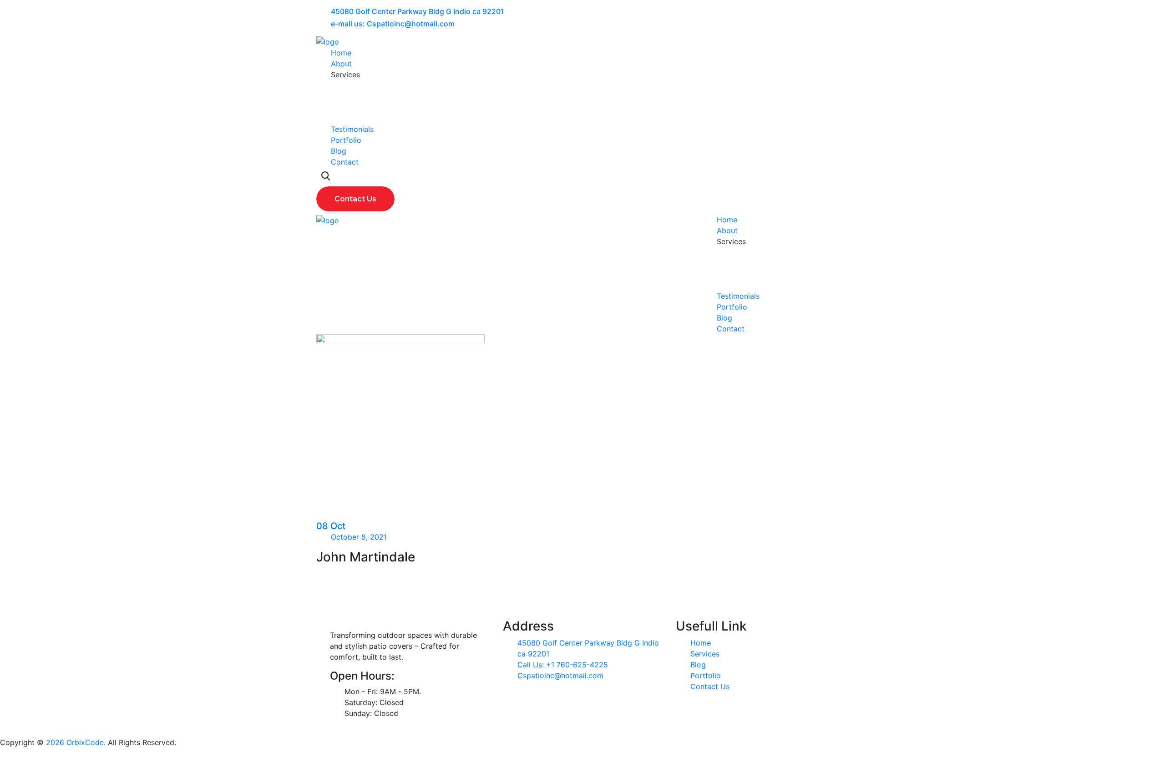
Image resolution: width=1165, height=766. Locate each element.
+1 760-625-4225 (577, 664)
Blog (338, 150)
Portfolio (346, 140)
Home (341, 52)
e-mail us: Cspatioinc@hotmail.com (393, 23)
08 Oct (330, 526)
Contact (345, 161)
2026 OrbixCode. (75, 742)
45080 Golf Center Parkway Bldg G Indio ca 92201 (417, 11)
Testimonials (352, 129)
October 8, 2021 (359, 536)
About (341, 63)
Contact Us (709, 686)
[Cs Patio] (327, 40)
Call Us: (531, 664)
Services (704, 653)
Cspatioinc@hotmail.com (560, 675)
